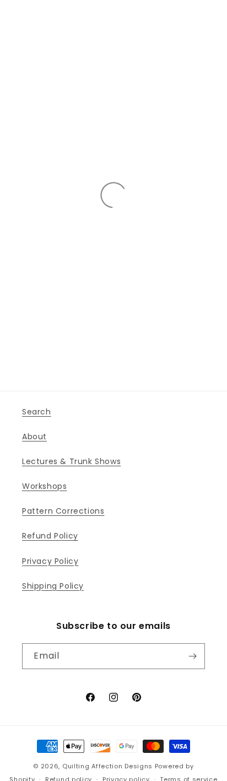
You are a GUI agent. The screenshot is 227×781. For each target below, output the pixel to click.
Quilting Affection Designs (107, 766)
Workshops (44, 486)
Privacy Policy (50, 561)
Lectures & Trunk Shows (71, 461)
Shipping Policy (53, 585)
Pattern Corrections (63, 510)
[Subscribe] (192, 656)
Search (36, 411)
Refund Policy (50, 535)
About (34, 436)
